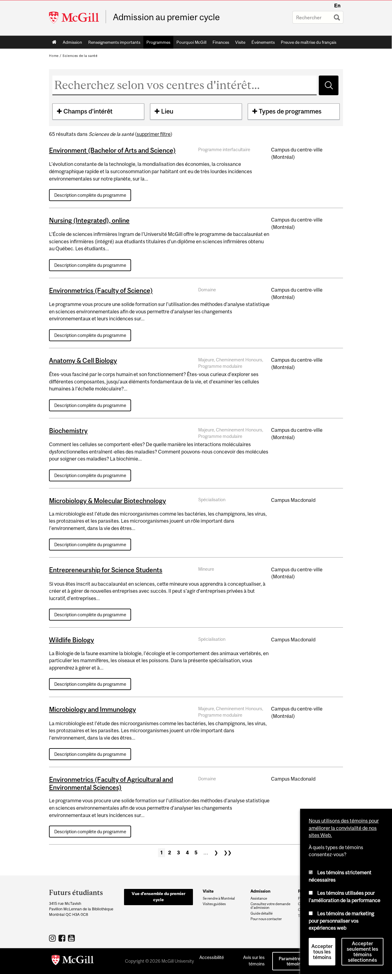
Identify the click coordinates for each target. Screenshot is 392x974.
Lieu (167, 111)
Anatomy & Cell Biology (83, 360)
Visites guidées (214, 904)
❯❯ (228, 852)
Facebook (62, 938)
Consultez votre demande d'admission (270, 905)
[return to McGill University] (72, 961)
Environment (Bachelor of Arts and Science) (112, 150)
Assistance (259, 898)
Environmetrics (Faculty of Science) (101, 290)
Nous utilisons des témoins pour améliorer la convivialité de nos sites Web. (344, 828)
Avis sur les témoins (254, 960)
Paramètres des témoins (295, 961)
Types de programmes (290, 111)
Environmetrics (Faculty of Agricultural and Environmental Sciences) (111, 783)
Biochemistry (68, 430)
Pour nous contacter (266, 919)
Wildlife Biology (71, 640)
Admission (72, 42)
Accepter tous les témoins (322, 951)
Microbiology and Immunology (92, 709)
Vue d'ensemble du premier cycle (158, 896)
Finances (221, 42)
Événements (263, 42)
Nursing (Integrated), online (89, 220)
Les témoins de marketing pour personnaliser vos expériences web (341, 921)
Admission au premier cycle (166, 17)
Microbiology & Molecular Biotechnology (107, 500)
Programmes (158, 42)
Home (54, 42)
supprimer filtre (154, 134)
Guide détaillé (262, 913)
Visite (240, 42)
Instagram (53, 938)
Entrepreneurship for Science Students (105, 569)
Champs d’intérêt (87, 111)
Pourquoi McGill (191, 42)
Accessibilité (211, 957)
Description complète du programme (90, 195)
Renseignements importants (114, 42)
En (337, 5)
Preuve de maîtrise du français (308, 42)
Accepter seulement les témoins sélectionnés (362, 952)
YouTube (72, 938)
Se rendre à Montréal (219, 898)
